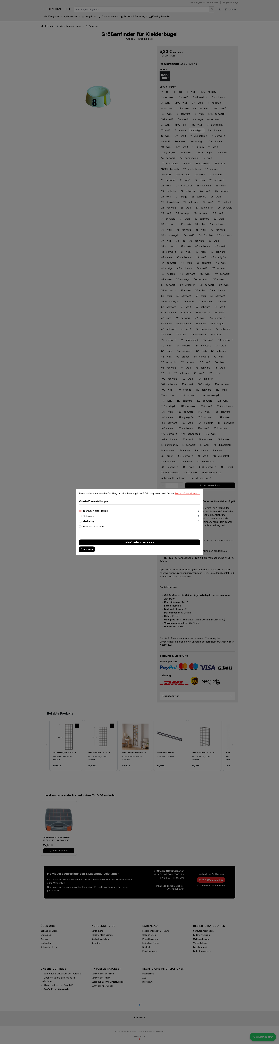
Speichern (87, 549)
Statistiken (88, 516)
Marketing (88, 521)
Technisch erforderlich (95, 511)
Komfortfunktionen (93, 526)
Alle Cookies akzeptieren (139, 542)
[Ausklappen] (198, 510)
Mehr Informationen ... (187, 493)
